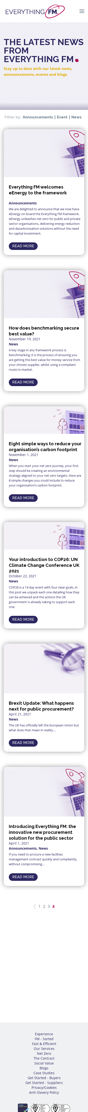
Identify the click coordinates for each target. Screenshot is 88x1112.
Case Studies (44, 1073)
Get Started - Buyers (44, 1077)
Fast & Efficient (44, 1043)
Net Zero (44, 1053)
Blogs (44, 1068)
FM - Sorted (44, 1038)
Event (62, 117)
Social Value (44, 1063)
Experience (44, 1034)
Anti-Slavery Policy (44, 1092)
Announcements (38, 117)
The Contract (44, 1058)
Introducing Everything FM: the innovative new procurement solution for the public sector (42, 832)
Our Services (44, 1048)
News (76, 117)
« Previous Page (34, 906)
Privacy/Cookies (44, 1087)
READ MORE (23, 246)
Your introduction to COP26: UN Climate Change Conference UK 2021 (44, 565)
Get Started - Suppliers (44, 1082)
